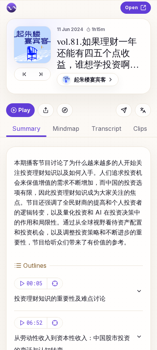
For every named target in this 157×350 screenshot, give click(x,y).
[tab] (65, 128)
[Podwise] (11, 7)
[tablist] (78, 128)
